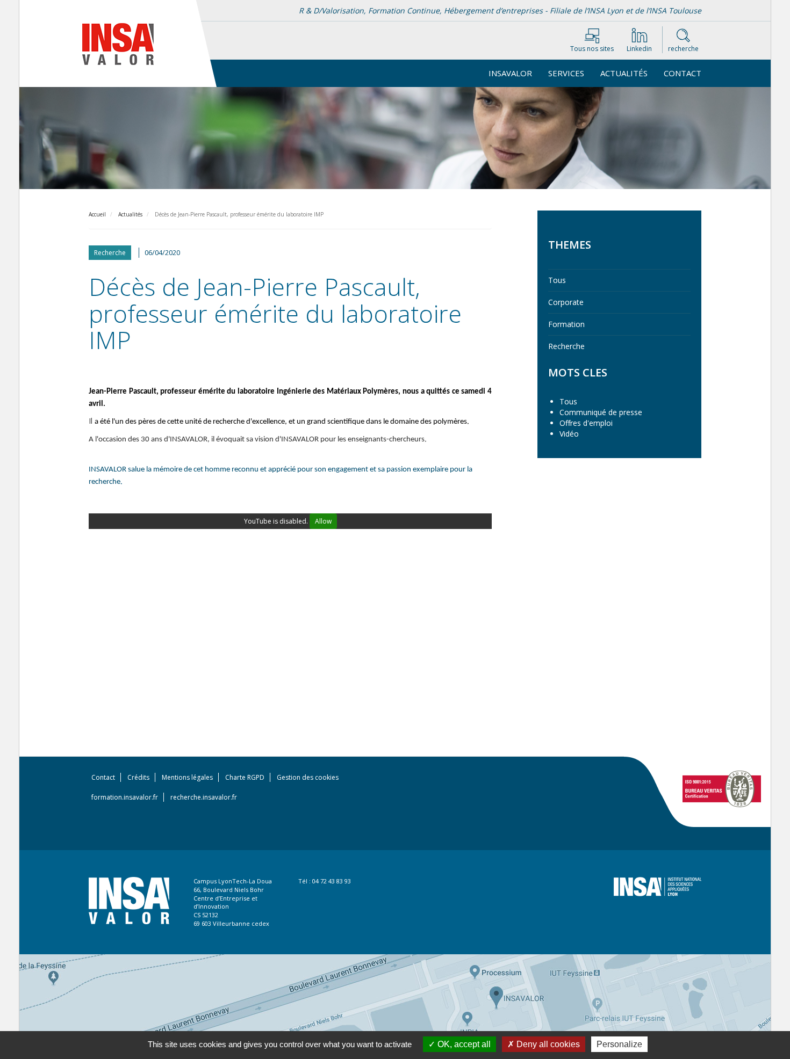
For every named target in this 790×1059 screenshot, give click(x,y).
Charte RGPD (244, 777)
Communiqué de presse (600, 412)
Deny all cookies (547, 1044)
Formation (566, 324)
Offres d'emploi (586, 423)
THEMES (569, 244)
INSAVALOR (510, 73)
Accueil (97, 214)
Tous (557, 280)
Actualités (624, 73)
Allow (323, 521)
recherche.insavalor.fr (203, 797)
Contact (682, 73)
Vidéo (569, 434)
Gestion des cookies (308, 777)
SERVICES (566, 73)
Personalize (619, 1044)
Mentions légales (187, 777)
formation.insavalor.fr (124, 797)
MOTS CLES (577, 372)
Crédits (138, 777)
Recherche (566, 346)
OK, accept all (463, 1044)
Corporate (566, 302)
